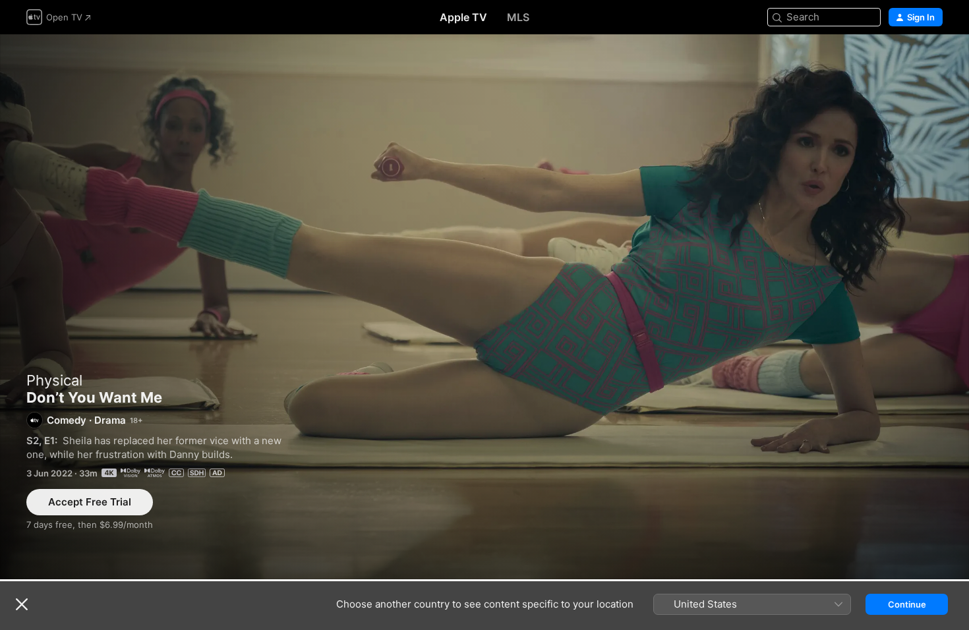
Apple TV (463, 17)
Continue (907, 604)
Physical (54, 380)
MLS (518, 17)
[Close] (22, 604)
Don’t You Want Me (484, 306)
